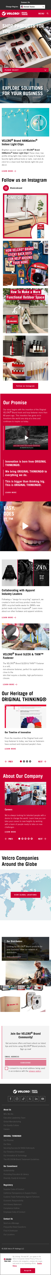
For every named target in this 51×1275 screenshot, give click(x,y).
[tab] (21, 761)
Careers (7, 1129)
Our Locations (9, 1234)
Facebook (10, 1098)
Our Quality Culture (11, 1125)
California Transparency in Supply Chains (20, 1193)
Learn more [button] (10, 749)
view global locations (25, 895)
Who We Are (8, 1114)
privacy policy (35, 1071)
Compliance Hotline (11, 1208)
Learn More (11, 492)
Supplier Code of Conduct (14, 1189)
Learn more (8, 684)
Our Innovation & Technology (15, 1155)
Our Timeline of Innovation (14, 1152)
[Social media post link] (25, 215)
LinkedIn (36, 1098)
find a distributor (14, 957)
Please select (12, 70)
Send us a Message (11, 1223)
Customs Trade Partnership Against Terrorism (21, 1197)
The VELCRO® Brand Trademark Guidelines (21, 1159)
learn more (7, 171)
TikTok (23, 1098)
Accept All (27, 1270)
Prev (10, 761)
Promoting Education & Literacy (16, 1174)
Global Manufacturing (12, 1121)
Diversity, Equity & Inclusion (15, 1178)
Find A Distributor (11, 1231)
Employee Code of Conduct (14, 1212)
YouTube (42, 1098)
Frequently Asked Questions (15, 1227)
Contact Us (25, 2)
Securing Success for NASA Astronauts (19, 1148)
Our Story (7, 1144)
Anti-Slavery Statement (12, 1204)
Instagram (17, 1098)
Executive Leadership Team (14, 1118)
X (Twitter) (29, 1098)
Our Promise (9, 1140)
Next (40, 761)
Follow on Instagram (25, 386)
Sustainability (9, 1170)
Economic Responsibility (13, 1201)
